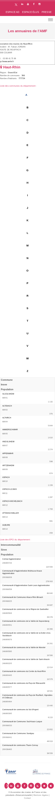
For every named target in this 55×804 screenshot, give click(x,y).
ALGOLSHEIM (8, 394)
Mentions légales (40, 795)
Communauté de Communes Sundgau (18, 733)
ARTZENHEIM (8, 465)
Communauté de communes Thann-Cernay (20, 745)
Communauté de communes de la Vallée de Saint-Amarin (26, 659)
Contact (27, 798)
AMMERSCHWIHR (10, 430)
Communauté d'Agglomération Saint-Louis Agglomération (26, 585)
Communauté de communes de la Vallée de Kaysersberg (25, 621)
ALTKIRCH (6, 418)
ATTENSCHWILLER (10, 513)
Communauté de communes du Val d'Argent (20, 710)
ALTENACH (7, 406)
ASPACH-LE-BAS (9, 489)
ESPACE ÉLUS (30, 12)
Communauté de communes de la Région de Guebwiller (25, 609)
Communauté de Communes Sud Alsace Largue (22, 722)
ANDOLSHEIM (8, 442)
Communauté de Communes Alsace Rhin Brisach (22, 597)
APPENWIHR (7, 453)
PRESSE (47, 12)
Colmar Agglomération (11, 559)
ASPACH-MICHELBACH (12, 501)
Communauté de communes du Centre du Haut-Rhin (24, 671)
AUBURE (6, 525)
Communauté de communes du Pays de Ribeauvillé (23, 683)
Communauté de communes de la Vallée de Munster (23, 647)
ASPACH (6, 477)
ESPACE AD (13, 12)
